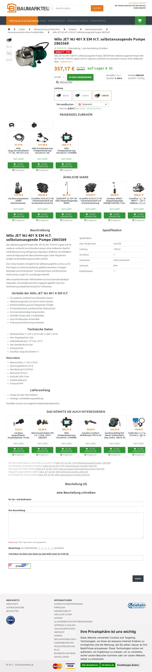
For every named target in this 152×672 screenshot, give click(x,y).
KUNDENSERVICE (98, 21)
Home (43, 21)
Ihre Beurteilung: (17, 510)
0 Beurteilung (74, 48)
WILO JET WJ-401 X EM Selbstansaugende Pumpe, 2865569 (83, 463)
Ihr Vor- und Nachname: (20, 499)
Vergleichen (65, 82)
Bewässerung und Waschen (47, 29)
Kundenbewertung (64, 643)
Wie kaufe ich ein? (63, 614)
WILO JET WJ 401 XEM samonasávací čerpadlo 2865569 (64, 475)
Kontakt (58, 618)
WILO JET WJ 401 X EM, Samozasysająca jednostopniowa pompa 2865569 (70, 469)
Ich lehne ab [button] (108, 665)
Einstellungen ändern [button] (128, 665)
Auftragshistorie (15, 607)
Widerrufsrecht (62, 611)
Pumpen (72, 29)
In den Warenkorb (18, 165)
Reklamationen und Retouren (69, 639)
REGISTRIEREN (140, 3)
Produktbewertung (64, 646)
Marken (58, 635)
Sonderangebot (56, 21)
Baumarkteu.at (26, 665)
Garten (22, 29)
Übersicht (59, 632)
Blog (57, 650)
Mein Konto (12, 604)
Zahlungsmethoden (64, 629)
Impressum (59, 607)
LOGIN (131, 3)
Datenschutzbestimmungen (68, 604)
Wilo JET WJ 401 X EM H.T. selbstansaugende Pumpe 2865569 (81, 32)
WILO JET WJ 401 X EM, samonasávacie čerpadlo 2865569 (70, 466)
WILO (118, 75)
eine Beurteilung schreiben (95, 48)
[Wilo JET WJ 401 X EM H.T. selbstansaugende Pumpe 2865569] (32, 54)
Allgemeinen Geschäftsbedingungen (73, 621)
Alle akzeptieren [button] (90, 665)
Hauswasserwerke (93, 29)
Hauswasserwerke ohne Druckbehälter (26, 32)
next (141, 200)
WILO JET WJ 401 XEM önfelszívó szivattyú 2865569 (63, 472)
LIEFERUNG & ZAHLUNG (77, 21)
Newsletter (12, 611)
